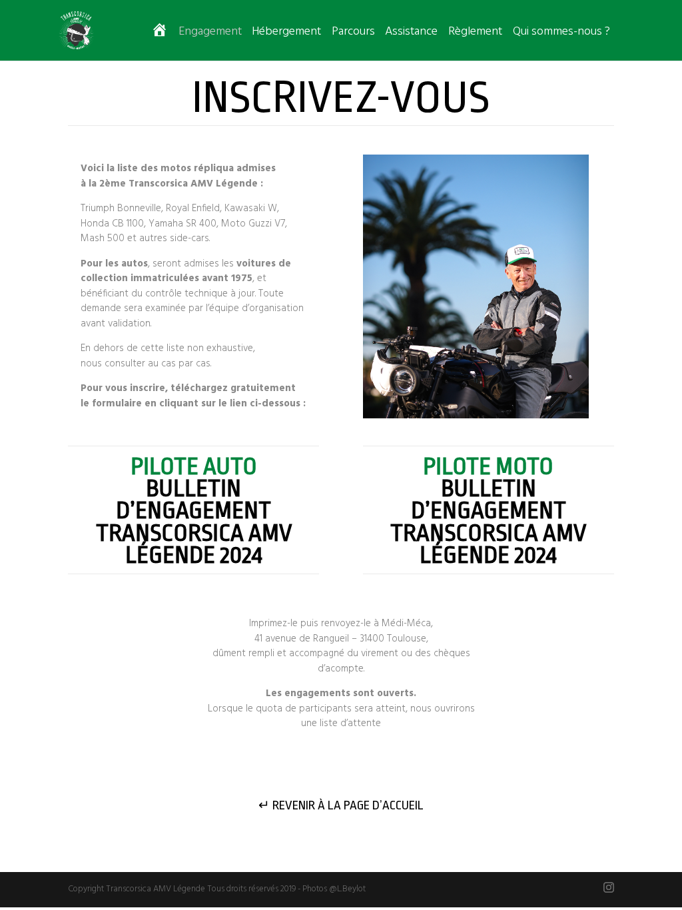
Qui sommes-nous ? (561, 34)
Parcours (353, 34)
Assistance (411, 34)
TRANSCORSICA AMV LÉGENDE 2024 (194, 544)
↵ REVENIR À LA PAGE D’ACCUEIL (341, 805)
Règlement (475, 34)
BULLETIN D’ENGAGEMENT (193, 489)
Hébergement (286, 34)
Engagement (210, 34)
